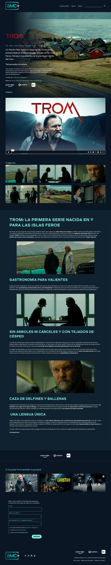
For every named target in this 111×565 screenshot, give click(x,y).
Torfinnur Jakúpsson (20, 77)
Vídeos (80, 6)
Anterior (4, 483)
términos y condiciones (31, 527)
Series (73, 6)
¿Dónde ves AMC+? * (14, 513)
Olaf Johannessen (36, 80)
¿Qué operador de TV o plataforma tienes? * (21, 520)
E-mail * (10, 506)
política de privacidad (20, 530)
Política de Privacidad (87, 560)
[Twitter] (32, 556)
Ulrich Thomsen (16, 80)
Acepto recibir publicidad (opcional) (19, 532)
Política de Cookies (99, 560)
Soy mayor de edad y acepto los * (24, 527)
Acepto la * (18, 530)
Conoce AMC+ (64, 6)
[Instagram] (28, 556)
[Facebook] (25, 556)
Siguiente (106, 483)
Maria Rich (26, 80)
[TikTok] (35, 556)
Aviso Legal (76, 560)
